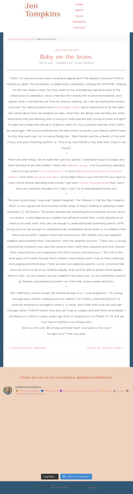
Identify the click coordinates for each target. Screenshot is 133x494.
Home (79, 4)
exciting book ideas (46, 177)
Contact (79, 27)
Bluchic (93, 487)
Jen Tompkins (59, 487)
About (79, 10)
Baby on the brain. (66, 56)
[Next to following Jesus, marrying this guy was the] (98, 417)
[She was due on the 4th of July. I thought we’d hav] (34, 417)
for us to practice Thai (53, 171)
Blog (79, 16)
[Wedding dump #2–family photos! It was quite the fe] (34, 453)
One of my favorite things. (104, 348)
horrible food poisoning (94, 183)
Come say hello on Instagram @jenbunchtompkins (66, 378)
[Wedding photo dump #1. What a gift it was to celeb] (98, 453)
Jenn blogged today (66, 107)
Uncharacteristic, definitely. (29, 348)
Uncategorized (25, 39)
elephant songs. (77, 165)
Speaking (79, 21)
